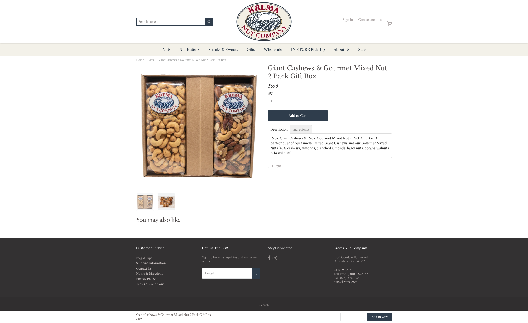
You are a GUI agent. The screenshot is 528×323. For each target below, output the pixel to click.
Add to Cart (298, 116)
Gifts (251, 49)
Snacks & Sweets (223, 49)
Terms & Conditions (150, 284)
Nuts (166, 49)
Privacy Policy (146, 279)
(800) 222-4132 (358, 274)
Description (279, 129)
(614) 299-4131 (343, 270)
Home (140, 60)
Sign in (347, 20)
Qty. (270, 93)
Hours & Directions (149, 274)
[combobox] (170, 22)
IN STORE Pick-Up (308, 49)
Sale (362, 49)
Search (264, 305)
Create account (370, 20)
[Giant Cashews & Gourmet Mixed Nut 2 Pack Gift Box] (198, 126)
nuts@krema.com (345, 282)
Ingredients (301, 129)
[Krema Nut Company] (264, 21)
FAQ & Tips (144, 258)
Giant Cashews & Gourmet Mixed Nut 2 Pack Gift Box (192, 60)
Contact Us (143, 268)
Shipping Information (151, 263)
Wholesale (273, 49)
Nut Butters (189, 49)
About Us (342, 49)
